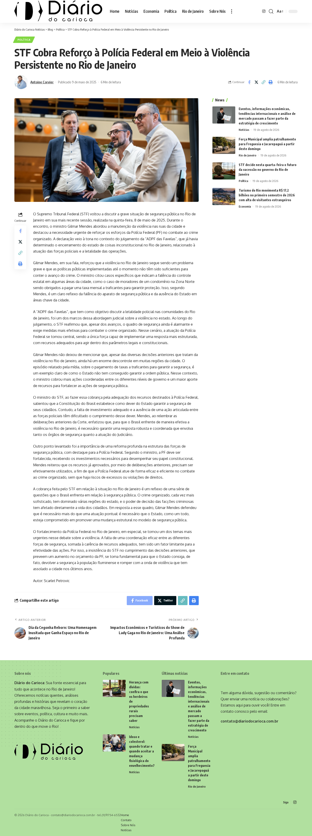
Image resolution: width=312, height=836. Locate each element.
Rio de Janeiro (247, 155)
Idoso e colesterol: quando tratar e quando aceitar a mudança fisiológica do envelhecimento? (142, 751)
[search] (271, 11)
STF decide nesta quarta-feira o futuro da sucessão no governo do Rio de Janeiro (267, 169)
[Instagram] (264, 11)
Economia (245, 206)
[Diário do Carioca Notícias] (58, 11)
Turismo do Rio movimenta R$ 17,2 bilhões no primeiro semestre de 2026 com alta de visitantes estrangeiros (267, 195)
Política (24, 39)
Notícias (244, 130)
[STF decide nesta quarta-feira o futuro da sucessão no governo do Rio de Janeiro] (223, 170)
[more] (231, 11)
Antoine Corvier (42, 82)
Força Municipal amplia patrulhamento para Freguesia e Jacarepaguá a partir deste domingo (267, 144)
